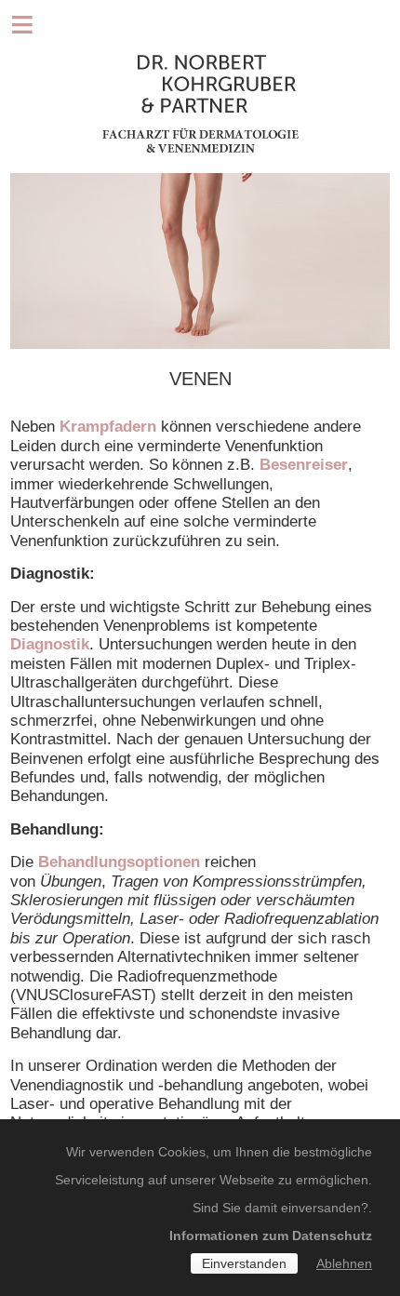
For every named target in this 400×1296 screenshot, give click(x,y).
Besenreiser (304, 465)
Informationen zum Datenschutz (270, 1235)
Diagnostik (49, 644)
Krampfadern (108, 426)
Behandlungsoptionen (119, 862)
